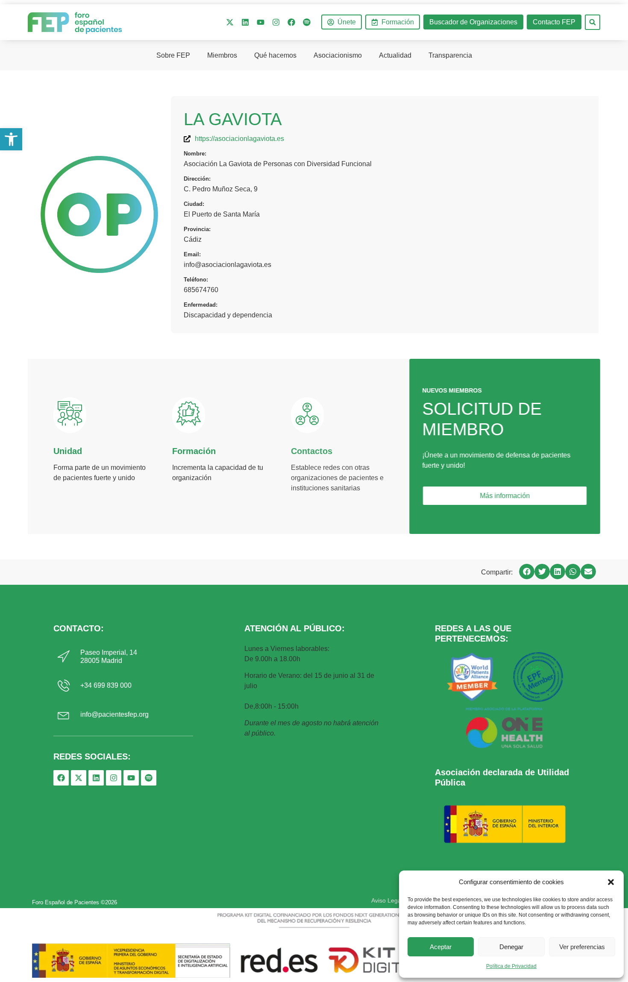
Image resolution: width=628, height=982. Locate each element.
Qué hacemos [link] (275, 55)
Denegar (511, 946)
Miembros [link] (222, 55)
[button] (611, 882)
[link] (11, 139)
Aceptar (441, 946)
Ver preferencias (582, 946)
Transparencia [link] (450, 55)
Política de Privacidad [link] (511, 966)
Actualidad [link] (395, 55)
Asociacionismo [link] (338, 55)
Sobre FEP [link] (173, 55)
